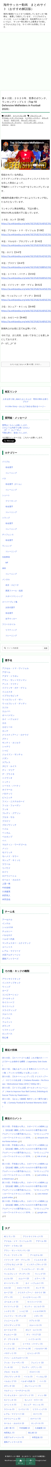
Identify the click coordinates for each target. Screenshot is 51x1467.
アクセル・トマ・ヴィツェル (12, 118)
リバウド (6, 868)
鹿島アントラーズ (10, 959)
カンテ (6, 120)
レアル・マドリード (11, 951)
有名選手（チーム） (14, 484)
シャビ (5, 750)
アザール (6, 672)
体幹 (4, 568)
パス (4, 478)
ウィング (6, 987)
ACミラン (9, 1236)
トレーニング (11, 473)
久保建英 (6, 891)
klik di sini (41, 1156)
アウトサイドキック (11, 979)
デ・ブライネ (8, 774)
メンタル (6, 579)
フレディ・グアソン (11, 813)
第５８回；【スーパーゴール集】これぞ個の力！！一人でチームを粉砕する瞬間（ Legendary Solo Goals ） (25, 1061)
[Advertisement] (25, 60)
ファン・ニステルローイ (13, 801)
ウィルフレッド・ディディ (11, 122)
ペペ (4, 841)
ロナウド (35, 1418)
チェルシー (7, 931)
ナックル (6, 1018)
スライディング (9, 1010)
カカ (4, 723)
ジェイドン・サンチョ (12, 754)
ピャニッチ (7, 797)
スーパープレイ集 (19, 116)
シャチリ (6, 746)
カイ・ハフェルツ (10, 719)
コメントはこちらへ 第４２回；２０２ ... (25, 364)
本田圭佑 (6, 899)
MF (6, 562)
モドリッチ (7, 852)
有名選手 (7, 116)
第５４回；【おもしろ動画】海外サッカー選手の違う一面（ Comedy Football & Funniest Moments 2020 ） (25, 1102)
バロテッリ (7, 794)
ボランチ (45, 118)
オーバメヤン (8, 715)
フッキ (5, 809)
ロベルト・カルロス (11, 880)
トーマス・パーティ (32, 118)
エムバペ (6, 711)
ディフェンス (8, 534)
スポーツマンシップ (14, 596)
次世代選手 (10, 607)
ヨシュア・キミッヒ (28, 120)
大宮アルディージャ (11, 955)
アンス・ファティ (10, 684)
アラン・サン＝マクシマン (14, 680)
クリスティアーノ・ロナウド (15, 735)
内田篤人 (6, 895)
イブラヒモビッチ (10, 696)
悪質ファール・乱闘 (14, 590)
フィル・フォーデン (11, 805)
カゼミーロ (15, 120)
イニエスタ (7, 692)
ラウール (6, 864)
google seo (42, 1212)
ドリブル (6, 461)
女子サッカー (11, 618)
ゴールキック (8, 998)
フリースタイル (9, 624)
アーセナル (7, 919)
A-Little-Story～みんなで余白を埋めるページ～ (25, 406)
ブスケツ (5, 125)
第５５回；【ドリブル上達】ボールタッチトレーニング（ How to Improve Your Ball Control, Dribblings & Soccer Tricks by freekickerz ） (25, 1091)
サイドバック (8, 1006)
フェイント (7, 1022)
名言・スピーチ (12, 585)
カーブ (5, 990)
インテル (6, 923)
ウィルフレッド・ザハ (12, 699)
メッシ (5, 848)
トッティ (6, 782)
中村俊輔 (6, 888)
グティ (5, 739)
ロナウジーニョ (9, 876)
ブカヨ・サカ (8, 817)
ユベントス (7, 947)
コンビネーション (10, 994)
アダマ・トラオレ (10, 676)
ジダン (5, 758)
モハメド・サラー (10, 856)
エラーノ (40, 1278)
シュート (6, 495)
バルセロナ (7, 935)
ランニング (7, 546)
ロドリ (12, 125)
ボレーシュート (33, 1386)
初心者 (5, 1037)
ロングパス (7, 1034)
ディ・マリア (8, 770)
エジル (5, 707)
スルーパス (7, 1014)
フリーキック (11, 501)
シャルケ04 (7, 927)
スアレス (6, 762)
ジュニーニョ (11, 1320)
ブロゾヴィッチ (35, 116)
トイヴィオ (7, 778)
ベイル (5, 829)
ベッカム (6, 833)
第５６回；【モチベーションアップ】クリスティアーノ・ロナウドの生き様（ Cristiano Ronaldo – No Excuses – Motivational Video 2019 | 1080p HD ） (25, 1080)
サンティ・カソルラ (11, 743)
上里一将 (6, 883)
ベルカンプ (7, 837)
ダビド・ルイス (9, 766)
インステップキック (11, 983)
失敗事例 (6, 557)
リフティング (11, 630)
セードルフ (10, 1330)
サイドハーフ (8, 1002)
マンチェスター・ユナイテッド (16, 943)
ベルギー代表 (8, 939)
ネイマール (7, 790)
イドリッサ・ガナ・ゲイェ (33, 122)
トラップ (6, 518)
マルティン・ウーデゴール (14, 844)
